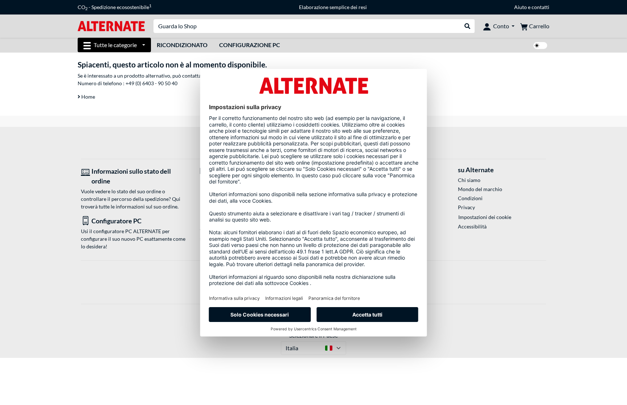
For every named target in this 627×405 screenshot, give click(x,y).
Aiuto (520, 7)
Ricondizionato (182, 44)
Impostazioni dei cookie (484, 217)
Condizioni (470, 198)
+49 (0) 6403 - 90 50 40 (151, 83)
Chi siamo (469, 180)
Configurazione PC (249, 44)
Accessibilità (472, 226)
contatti (540, 7)
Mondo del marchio (480, 189)
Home (87, 97)
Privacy (466, 207)
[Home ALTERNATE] (111, 26)
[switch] (540, 45)
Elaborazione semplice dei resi (333, 7)
